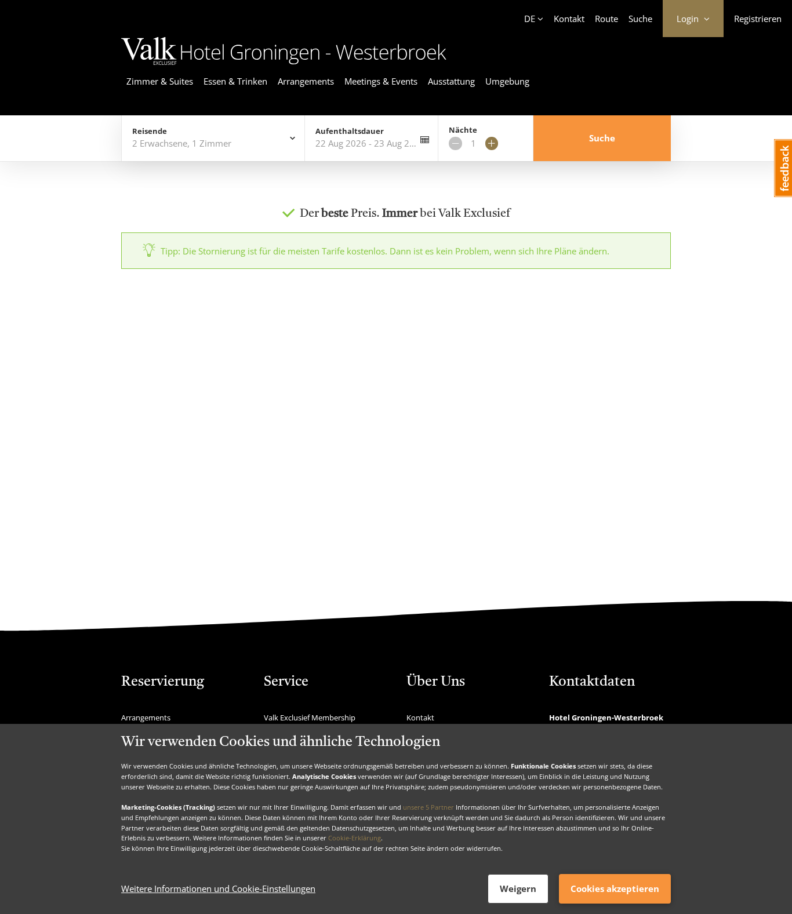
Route (606, 18)
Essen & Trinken (235, 81)
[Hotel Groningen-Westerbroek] (283, 67)
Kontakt (569, 18)
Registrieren (758, 18)
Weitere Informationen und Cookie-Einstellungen (218, 889)
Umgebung (507, 81)
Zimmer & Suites (159, 81)
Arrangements (306, 81)
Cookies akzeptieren (615, 888)
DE (529, 18)
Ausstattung (451, 81)
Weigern (518, 888)
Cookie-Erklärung (354, 837)
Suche (640, 18)
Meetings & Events (380, 81)
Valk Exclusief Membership (309, 717)
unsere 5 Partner (428, 807)
